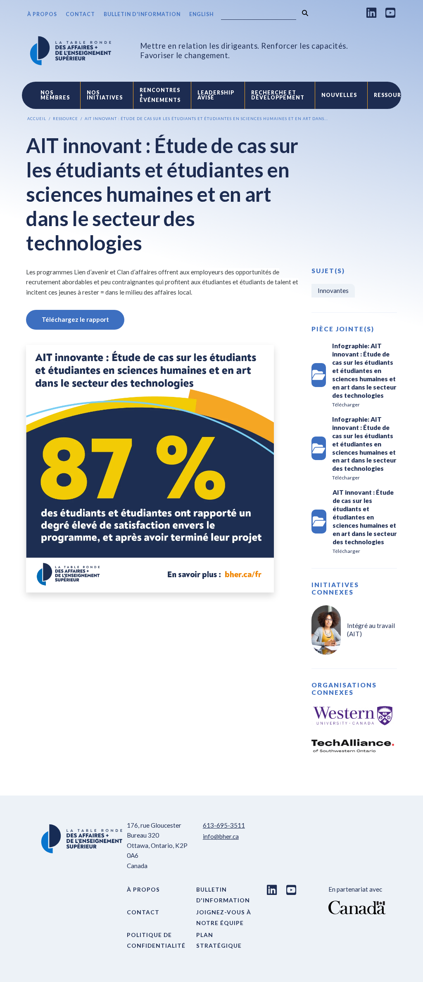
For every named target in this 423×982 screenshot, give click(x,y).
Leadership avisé (215, 95)
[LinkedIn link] (371, 13)
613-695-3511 (224, 825)
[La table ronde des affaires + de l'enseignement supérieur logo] (70, 50)
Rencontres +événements (160, 95)
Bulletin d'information (142, 14)
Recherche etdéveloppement (277, 95)
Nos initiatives (105, 95)
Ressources (393, 95)
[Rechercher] (305, 13)
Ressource (65, 118)
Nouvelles (339, 95)
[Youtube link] (390, 13)
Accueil (36, 118)
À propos (42, 14)
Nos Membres (55, 95)
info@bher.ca (221, 836)
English (201, 14)
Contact (80, 14)
